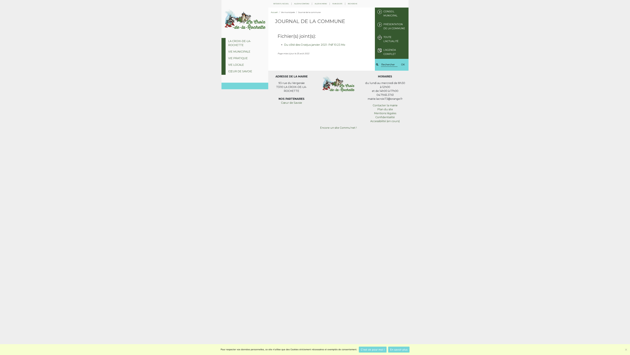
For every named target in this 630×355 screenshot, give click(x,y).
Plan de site (337, 4)
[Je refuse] (626, 349)
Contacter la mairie (385, 105)
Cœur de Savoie (291, 102)
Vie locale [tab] (236, 64)
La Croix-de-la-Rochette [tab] (239, 43)
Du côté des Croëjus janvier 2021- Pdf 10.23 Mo (314, 44)
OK (403, 64)
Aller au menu (321, 4)
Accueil (274, 12)
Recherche (352, 4)
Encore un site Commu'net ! (338, 127)
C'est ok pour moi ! (373, 349)
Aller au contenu (301, 4)
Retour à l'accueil (281, 4)
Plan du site (385, 109)
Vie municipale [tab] (239, 51)
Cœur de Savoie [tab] (240, 71)
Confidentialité (385, 117)
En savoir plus (399, 349)
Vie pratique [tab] (238, 58)
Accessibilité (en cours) (385, 121)
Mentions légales (385, 113)
